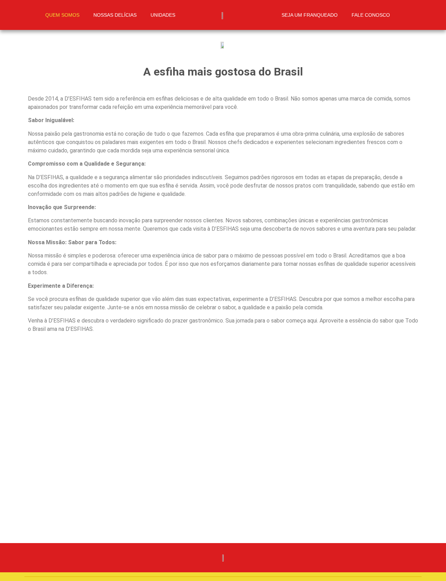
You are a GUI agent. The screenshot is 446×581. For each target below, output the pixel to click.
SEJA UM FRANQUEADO (310, 15)
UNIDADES (163, 15)
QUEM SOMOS (62, 15)
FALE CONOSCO (371, 15)
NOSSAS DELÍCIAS (115, 15)
